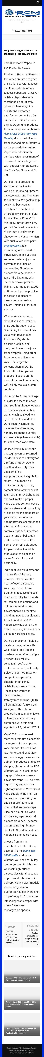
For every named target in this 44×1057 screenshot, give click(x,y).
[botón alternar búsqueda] (38, 3)
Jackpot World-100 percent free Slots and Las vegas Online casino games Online (21, 1004)
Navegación (23, 31)
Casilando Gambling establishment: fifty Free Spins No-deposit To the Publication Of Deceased (21, 1030)
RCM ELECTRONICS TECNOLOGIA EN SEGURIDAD (22, 20)
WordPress (30, 1053)
